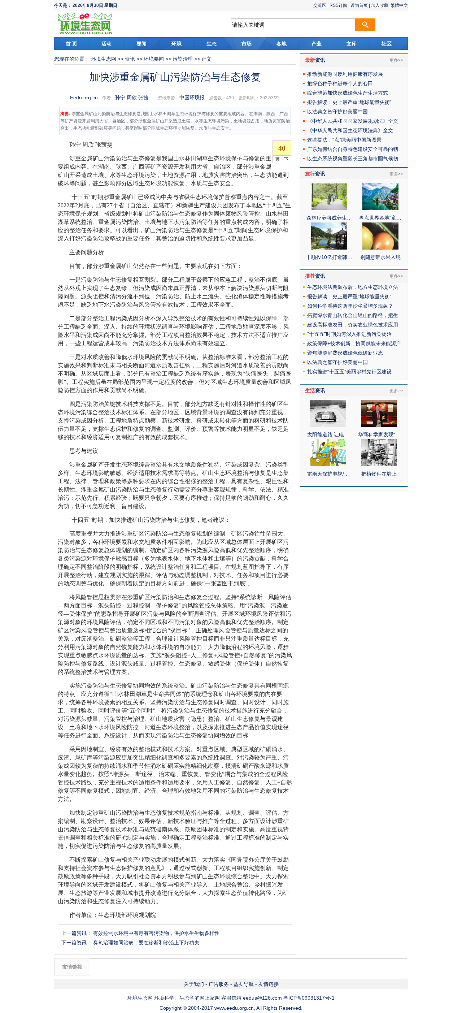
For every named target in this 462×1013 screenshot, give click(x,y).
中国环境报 (192, 97)
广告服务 (219, 984)
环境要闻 (154, 59)
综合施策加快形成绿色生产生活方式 (347, 93)
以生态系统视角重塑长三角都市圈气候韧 (352, 158)
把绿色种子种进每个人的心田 (340, 83)
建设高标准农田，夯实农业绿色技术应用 (352, 325)
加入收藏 (379, 5)
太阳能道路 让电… (328, 434)
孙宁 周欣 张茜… (134, 97)
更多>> (396, 60)
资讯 (130, 59)
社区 (387, 44)
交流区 (319, 5)
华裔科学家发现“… (379, 434)
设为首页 (359, 5)
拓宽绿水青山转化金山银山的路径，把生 (352, 315)
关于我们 (194, 984)
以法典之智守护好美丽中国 (337, 111)
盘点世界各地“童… (380, 218)
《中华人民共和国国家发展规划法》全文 (352, 121)
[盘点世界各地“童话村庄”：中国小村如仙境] (380, 208)
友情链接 (268, 984)
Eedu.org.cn (84, 97)
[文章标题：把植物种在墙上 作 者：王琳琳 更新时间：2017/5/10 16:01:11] (379, 464)
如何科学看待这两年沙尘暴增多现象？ (350, 306)
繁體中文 (399, 5)
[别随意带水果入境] (380, 248)
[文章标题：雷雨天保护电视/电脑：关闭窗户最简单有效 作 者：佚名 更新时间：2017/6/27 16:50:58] (328, 464)
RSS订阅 (338, 5)
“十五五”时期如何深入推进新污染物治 (349, 334)
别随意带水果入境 (380, 257)
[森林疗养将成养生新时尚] (329, 208)
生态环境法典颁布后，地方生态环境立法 (352, 287)
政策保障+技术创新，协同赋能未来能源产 (354, 343)
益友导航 (244, 984)
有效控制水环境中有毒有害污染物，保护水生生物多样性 (156, 933)
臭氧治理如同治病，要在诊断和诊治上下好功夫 (146, 942)
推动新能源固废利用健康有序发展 (345, 74)
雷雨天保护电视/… (328, 474)
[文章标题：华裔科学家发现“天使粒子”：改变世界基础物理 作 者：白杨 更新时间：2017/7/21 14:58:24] (379, 425)
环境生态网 (103, 59)
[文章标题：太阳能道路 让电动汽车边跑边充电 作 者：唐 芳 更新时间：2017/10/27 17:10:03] (328, 425)
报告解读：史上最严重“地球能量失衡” (349, 102)
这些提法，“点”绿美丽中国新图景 (344, 140)
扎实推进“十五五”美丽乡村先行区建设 (349, 372)
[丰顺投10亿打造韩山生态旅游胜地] (329, 248)
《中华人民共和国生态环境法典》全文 (350, 130)
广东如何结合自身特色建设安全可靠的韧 (352, 149)
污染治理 (183, 59)
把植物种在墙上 (379, 474)
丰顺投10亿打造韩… (329, 257)
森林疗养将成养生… (329, 218)
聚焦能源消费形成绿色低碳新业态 (345, 353)
